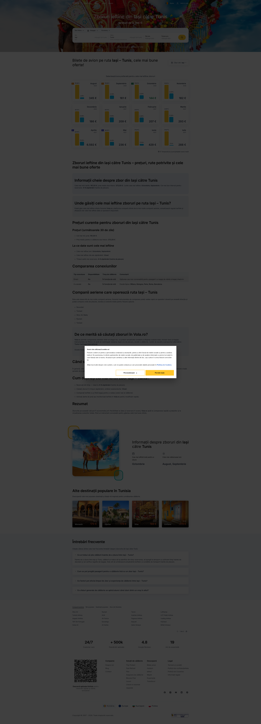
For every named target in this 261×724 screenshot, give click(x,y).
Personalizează (129, 373)
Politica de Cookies (164, 365)
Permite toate (159, 373)
